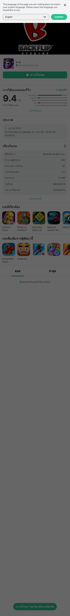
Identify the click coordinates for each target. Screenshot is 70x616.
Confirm (59, 17)
